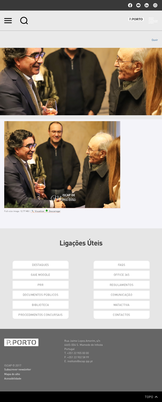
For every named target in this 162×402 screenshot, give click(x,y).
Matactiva (121, 305)
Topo (149, 397)
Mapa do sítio (12, 374)
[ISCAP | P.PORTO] (143, 20)
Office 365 (121, 274)
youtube (138, 5)
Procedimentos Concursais (40, 314)
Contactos (121, 314)
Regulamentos (121, 285)
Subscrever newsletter (17, 369)
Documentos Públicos (40, 294)
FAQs (121, 265)
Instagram (155, 5)
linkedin (146, 5)
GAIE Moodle (40, 274)
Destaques (40, 265)
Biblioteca (40, 305)
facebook (130, 5)
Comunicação (121, 294)
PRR (40, 285)
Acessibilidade (12, 378)
